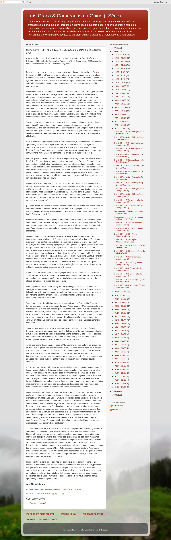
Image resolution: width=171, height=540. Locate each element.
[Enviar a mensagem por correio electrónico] (63, 493)
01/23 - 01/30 (121, 376)
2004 (114, 391)
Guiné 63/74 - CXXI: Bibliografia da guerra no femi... (129, 133)
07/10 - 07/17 (121, 292)
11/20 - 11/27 (120, 72)
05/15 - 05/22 (121, 320)
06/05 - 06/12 (121, 310)
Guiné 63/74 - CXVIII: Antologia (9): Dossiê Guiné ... (129, 167)
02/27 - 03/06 (121, 359)
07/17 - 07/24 (121, 129)
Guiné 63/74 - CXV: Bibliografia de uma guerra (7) (128, 201)
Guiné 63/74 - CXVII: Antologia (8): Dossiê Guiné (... (128, 178)
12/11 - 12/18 (120, 62)
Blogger (104, 530)
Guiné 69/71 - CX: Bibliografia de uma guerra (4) (128, 269)
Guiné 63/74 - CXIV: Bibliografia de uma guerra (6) (128, 224)
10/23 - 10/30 (121, 86)
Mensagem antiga (93, 513)
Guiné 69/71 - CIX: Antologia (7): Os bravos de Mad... (129, 281)
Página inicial (68, 513)
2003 (114, 395)
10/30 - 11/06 (120, 83)
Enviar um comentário (39, 503)
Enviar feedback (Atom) (47, 519)
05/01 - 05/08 (121, 327)
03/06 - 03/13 (121, 355)
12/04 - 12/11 (120, 65)
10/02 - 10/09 (121, 97)
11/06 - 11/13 (120, 79)
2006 (114, 48)
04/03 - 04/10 (121, 341)
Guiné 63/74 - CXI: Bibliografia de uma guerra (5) (128, 258)
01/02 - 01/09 (121, 387)
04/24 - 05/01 (121, 331)
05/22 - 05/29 (121, 317)
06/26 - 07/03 (121, 299)
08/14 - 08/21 (121, 114)
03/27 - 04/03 (121, 345)
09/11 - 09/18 (120, 107)
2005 (114, 51)
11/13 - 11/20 (120, 76)
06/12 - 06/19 (121, 306)
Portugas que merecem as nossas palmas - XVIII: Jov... (128, 212)
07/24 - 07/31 (121, 125)
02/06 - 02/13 (121, 369)
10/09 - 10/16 (121, 93)
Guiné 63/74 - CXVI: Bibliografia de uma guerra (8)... (129, 190)
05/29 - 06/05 (121, 313)
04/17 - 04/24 (121, 334)
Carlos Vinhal (117, 406)
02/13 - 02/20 (121, 366)
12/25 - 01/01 (121, 54)
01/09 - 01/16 (121, 384)
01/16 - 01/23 (121, 380)
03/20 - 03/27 (121, 348)
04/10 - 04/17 (121, 338)
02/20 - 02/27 (121, 362)
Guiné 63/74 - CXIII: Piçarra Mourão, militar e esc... (125, 235)
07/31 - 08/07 (121, 121)
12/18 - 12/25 (121, 58)
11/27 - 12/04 (120, 69)
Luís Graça (117, 410)
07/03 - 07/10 (121, 295)
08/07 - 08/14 (121, 118)
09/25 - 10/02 (121, 100)
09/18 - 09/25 (121, 104)
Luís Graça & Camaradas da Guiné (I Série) (74, 15)
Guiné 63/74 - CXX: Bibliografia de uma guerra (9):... (128, 144)
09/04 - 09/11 (120, 111)
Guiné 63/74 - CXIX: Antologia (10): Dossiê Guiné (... (129, 155)
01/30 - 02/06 (121, 373)
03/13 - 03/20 (121, 352)
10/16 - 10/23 (121, 90)
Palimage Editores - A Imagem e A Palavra (62, 490)
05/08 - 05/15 (121, 324)
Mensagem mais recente (40, 513)
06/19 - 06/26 (121, 302)
